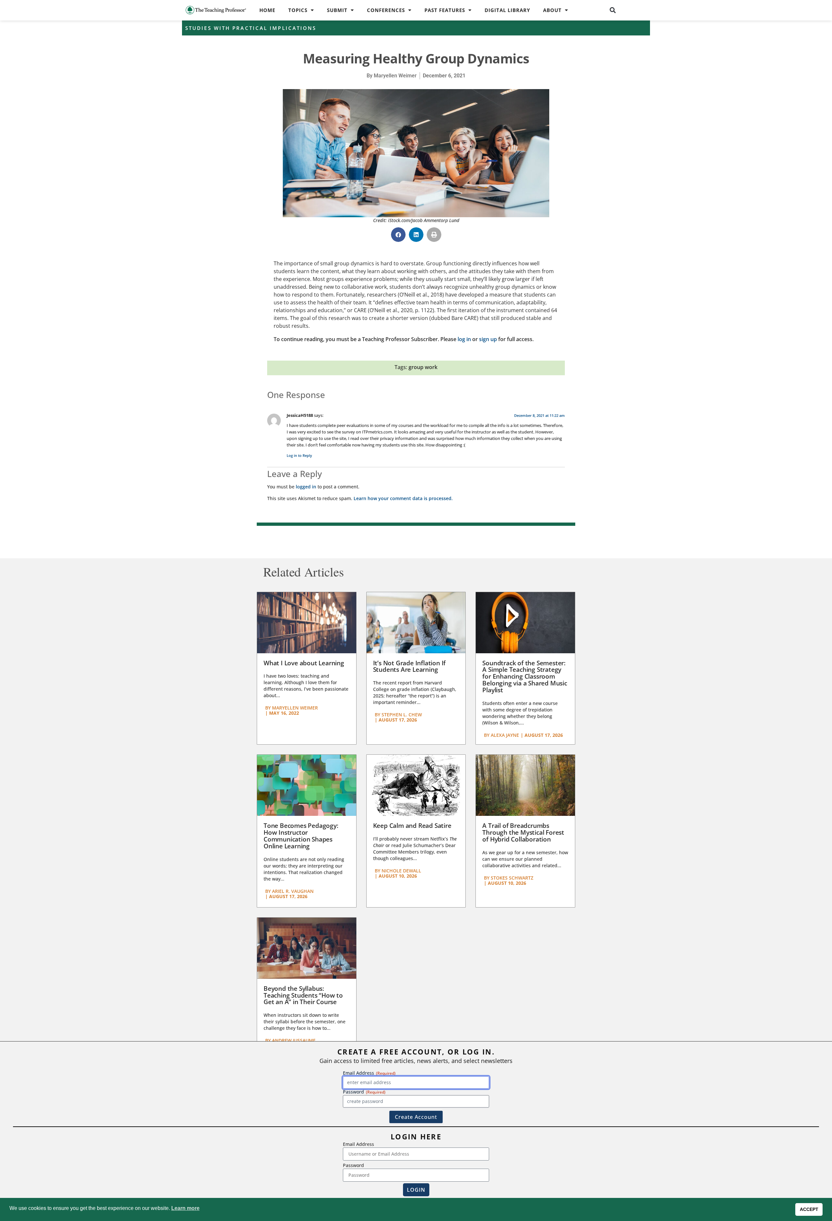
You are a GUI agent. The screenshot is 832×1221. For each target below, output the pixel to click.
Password (353, 1165)
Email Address (358, 1144)
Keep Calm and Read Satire (412, 825)
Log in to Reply (299, 455)
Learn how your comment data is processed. (403, 498)
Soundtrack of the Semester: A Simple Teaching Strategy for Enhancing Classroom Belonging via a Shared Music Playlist (524, 677)
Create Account (416, 1117)
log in (464, 339)
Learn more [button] (185, 1208)
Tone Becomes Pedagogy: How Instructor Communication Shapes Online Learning (301, 835)
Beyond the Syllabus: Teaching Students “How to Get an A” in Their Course (303, 995)
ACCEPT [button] (809, 1209)
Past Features (444, 10)
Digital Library (507, 10)
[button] (612, 10)
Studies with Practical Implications (251, 28)
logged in (306, 487)
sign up (488, 339)
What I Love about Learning (304, 663)
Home (267, 10)
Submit (337, 10)
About (552, 10)
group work (423, 367)
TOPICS (297, 10)
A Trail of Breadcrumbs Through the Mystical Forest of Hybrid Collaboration (523, 832)
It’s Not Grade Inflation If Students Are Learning (409, 666)
